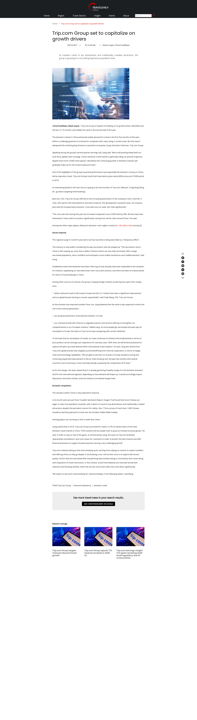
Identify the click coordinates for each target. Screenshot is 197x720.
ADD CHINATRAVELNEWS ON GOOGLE (98, 504)
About (126, 15)
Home (46, 15)
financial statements (82, 485)
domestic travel (100, 485)
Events (112, 15)
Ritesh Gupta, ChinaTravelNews (116, 45)
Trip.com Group (64, 485)
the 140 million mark (124, 225)
